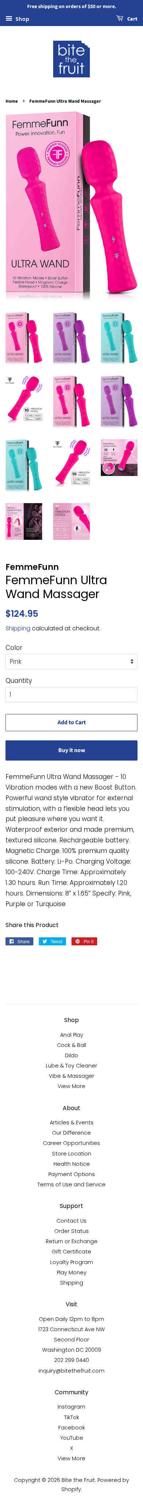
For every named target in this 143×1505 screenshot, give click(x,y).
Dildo (71, 1055)
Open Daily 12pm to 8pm (71, 1319)
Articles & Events (72, 1122)
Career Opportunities (71, 1143)
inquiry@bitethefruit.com (71, 1370)
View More (71, 1086)
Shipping (18, 628)
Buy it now (71, 750)
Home (12, 101)
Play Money (72, 1272)
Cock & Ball (71, 1045)
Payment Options (71, 1174)
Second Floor (71, 1339)
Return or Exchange (72, 1241)
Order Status (71, 1231)
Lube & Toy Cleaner (71, 1065)
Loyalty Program (71, 1262)
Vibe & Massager (71, 1076)
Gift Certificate (71, 1251)
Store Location (71, 1153)
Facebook (71, 1427)
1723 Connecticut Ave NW (71, 1329)
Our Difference (71, 1132)
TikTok (71, 1417)
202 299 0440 (71, 1360)
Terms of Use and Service (71, 1184)
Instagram (71, 1406)
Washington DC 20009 (71, 1350)
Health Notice (72, 1164)
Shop (21, 18)
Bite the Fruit (78, 1480)
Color (14, 647)
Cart (132, 19)
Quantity (19, 680)
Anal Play (71, 1035)
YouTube (71, 1438)
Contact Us (71, 1220)
